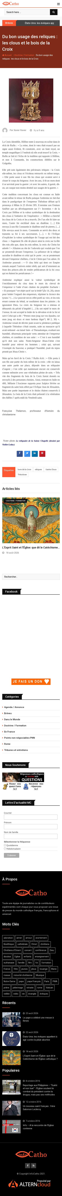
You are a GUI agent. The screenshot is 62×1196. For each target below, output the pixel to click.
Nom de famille (11, 832)
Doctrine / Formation (15, 725)
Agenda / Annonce (14, 707)
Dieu (52, 950)
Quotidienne (12, 845)
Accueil (8, 55)
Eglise (17, 956)
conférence (40, 950)
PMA (55, 981)
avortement (41, 938)
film (30, 962)
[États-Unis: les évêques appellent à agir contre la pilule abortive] (11, 1038)
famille (21, 962)
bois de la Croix (24, 469)
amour (29, 938)
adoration (8, 938)
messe (7, 975)
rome (39, 987)
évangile (32, 994)
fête (16, 969)
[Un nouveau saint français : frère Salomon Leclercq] (11, 1108)
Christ (34, 944)
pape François (34, 981)
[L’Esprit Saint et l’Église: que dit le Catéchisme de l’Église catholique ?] (11, 1057)
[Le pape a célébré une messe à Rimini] (11, 1019)
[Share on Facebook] (20, 455)
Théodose (22, 474)
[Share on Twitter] (27, 455)
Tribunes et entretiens (16, 750)
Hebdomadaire (13, 849)
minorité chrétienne (23, 975)
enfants (27, 956)
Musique (40, 975)
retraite (30, 987)
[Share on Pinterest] (42, 455)
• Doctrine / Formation (23, 55)
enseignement (42, 956)
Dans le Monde (12, 719)
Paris (46, 981)
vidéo (15, 994)
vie (23, 994)
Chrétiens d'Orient (12, 950)
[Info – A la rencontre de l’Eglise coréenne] (11, 1126)
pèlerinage (18, 987)
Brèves (8, 713)
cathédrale (22, 944)
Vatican (49, 987)
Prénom (7, 822)
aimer (19, 938)
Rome (7, 744)
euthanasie (9, 962)
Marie (54, 969)
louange (44, 969)
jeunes (24, 969)
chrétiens (44, 944)
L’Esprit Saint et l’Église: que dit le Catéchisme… (31, 547)
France (7, 969)
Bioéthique (9, 944)
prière (6, 987)
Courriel (7, 813)
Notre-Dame (9, 981)
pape (21, 981)
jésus (33, 969)
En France (9, 731)
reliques (38, 469)
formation (46, 962)
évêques (44, 994)
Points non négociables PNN (19, 737)
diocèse (7, 956)
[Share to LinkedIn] (35, 455)
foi (36, 962)
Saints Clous (51, 469)
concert (28, 950)
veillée (7, 994)
